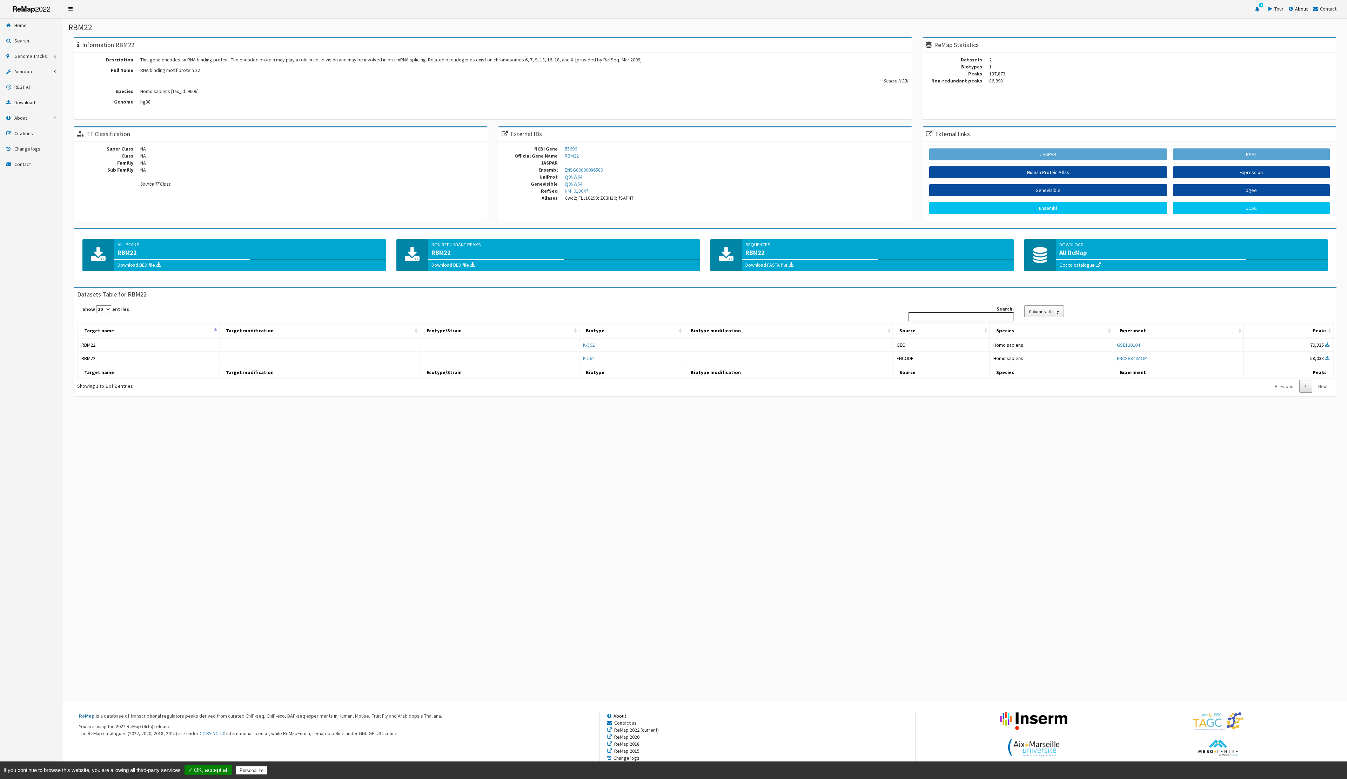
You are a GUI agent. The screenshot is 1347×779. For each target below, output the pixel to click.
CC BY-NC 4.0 (212, 733)
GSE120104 (1128, 345)
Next (1323, 386)
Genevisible (1048, 190)
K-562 (589, 345)
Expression (1251, 172)
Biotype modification (716, 330)
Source (907, 330)
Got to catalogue (1077, 265)
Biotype (595, 330)
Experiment (1133, 330)
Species (1005, 330)
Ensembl (1048, 208)
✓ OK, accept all (208, 770)
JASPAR (1048, 154)
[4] (1257, 9)
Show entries (105, 309)
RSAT (1251, 154)
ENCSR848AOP (1132, 358)
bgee (1251, 190)
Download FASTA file (767, 265)
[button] (70, 9)
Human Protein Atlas (1048, 172)
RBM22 (88, 345)
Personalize (251, 770)
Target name (99, 330)
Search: (1005, 309)
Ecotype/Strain (444, 330)
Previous (1284, 386)
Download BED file (137, 265)
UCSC (1251, 208)
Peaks (1320, 330)
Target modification (250, 330)
